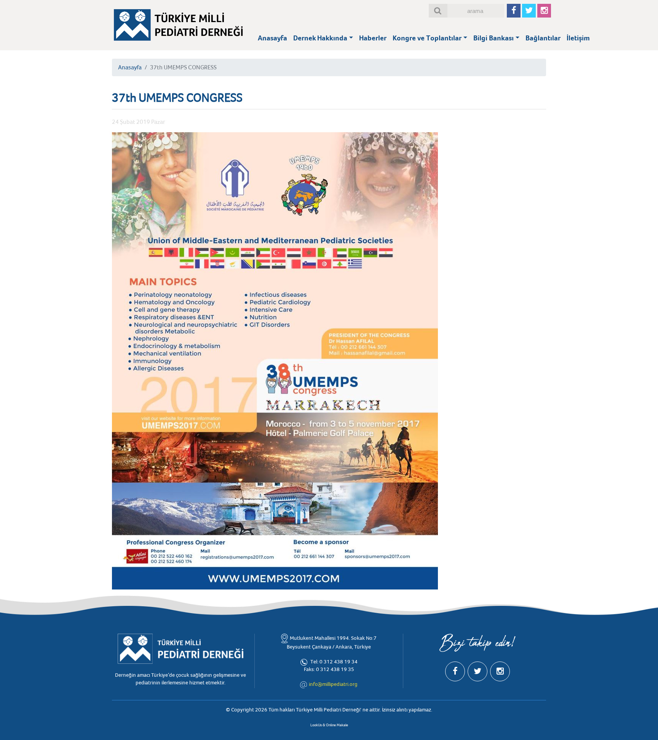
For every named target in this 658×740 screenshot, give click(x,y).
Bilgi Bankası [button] (493, 38)
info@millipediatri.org (333, 684)
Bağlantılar (543, 38)
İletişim (578, 38)
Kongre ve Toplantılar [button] (427, 38)
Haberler (372, 38)
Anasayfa (272, 38)
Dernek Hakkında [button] (320, 38)
